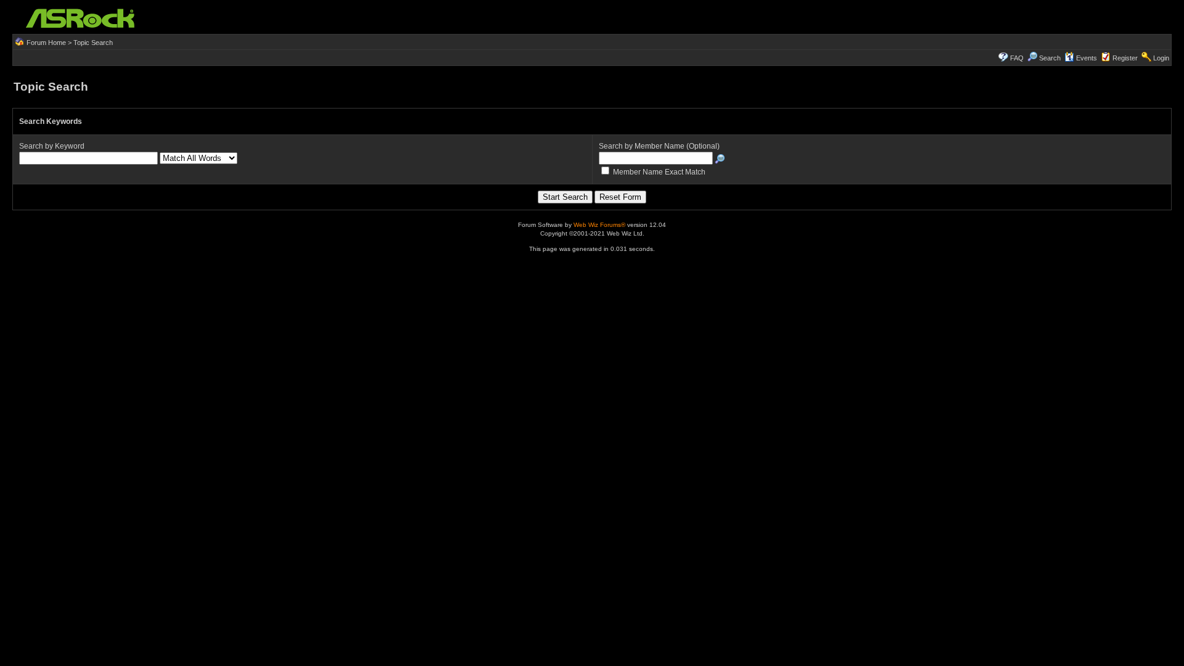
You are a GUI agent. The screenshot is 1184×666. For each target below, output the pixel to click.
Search (1050, 58)
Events (1086, 58)
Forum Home (46, 42)
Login (1161, 58)
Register (1125, 58)
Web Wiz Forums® (599, 224)
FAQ (1017, 58)
